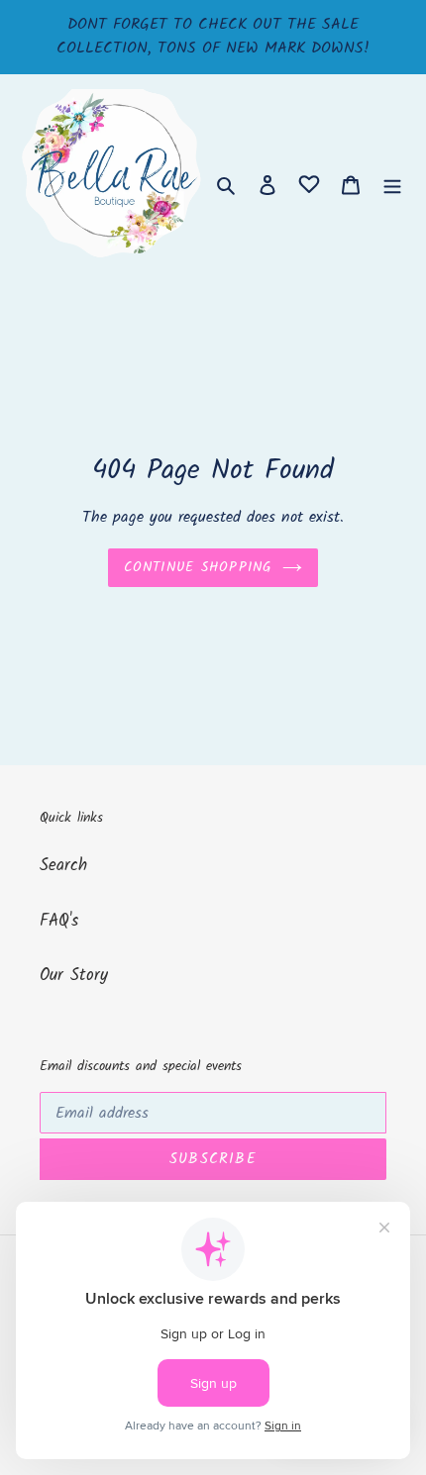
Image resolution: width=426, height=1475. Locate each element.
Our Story (74, 975)
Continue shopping (198, 567)
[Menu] (392, 185)
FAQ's (59, 921)
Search (63, 865)
